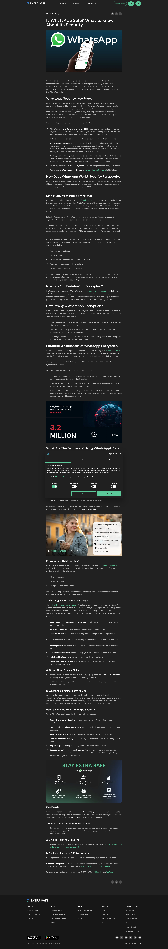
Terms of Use (130, 910)
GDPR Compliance (132, 919)
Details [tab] (84, 459)
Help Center (106, 914)
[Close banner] (120, 454)
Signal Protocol (87, 200)
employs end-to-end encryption (97, 291)
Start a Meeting (120, 3)
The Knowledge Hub (108, 919)
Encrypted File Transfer (58, 919)
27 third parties (60, 477)
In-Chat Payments (83, 914)
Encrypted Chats (56, 910)
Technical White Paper (133, 931)
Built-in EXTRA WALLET (84, 910)
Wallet (75, 4)
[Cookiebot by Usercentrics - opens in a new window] (109, 454)
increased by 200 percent (95, 170)
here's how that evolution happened (95, 866)
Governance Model (132, 923)
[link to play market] (52, 938)
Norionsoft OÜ (136, 944)
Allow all (109, 494)
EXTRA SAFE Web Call (34, 914)
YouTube (109, 872)
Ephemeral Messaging (58, 914)
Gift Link (79, 919)
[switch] (74, 486)
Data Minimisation (131, 927)
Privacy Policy (130, 914)
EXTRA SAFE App (32, 910)
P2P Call (53, 923)
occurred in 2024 (113, 350)
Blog (103, 910)
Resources (90, 4)
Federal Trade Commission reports (64, 605)
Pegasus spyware (110, 565)
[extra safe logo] (36, 3)
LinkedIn (98, 872)
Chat (62, 4)
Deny (83, 494)
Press (104, 923)
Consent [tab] (57, 460)
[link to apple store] (34, 938)
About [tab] (110, 459)
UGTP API (30, 919)
